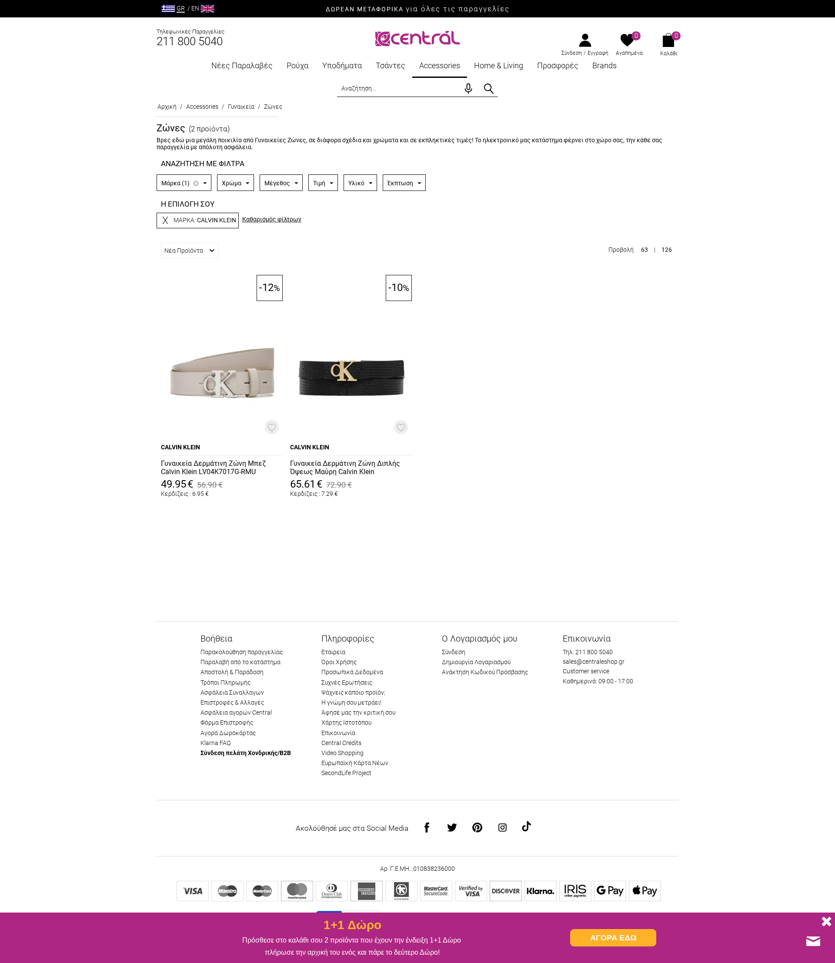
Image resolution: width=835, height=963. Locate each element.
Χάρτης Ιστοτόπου (346, 722)
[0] (627, 41)
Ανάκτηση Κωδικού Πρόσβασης (485, 672)
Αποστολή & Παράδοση (232, 672)
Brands (604, 65)
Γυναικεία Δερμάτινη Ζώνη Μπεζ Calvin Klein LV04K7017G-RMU (213, 467)
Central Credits (341, 742)
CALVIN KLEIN (180, 447)
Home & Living (498, 65)
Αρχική (167, 106)
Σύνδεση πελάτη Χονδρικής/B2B (245, 752)
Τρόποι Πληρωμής (225, 682)
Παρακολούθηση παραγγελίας (241, 652)
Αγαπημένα (629, 53)
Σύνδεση (571, 53)
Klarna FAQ (215, 742)
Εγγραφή (598, 53)
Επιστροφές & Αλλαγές (232, 702)
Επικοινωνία (338, 732)
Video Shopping (342, 752)
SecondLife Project (346, 772)
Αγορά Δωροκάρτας (228, 732)
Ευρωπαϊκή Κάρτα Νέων (354, 762)
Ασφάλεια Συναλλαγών (232, 692)
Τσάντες (390, 65)
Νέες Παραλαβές (242, 65)
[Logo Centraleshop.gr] (417, 37)
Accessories (439, 65)
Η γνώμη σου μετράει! (351, 702)
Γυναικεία (241, 106)
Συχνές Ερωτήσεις (346, 682)
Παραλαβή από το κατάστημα (240, 662)
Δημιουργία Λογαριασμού (476, 662)
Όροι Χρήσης (339, 662)
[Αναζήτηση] (489, 88)
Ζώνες (273, 106)
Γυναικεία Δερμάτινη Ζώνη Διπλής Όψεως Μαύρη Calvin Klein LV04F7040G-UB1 (345, 468)
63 (644, 249)
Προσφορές (557, 65)
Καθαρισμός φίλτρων (271, 219)
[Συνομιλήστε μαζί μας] (813, 941)
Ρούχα (297, 65)
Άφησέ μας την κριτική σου (358, 712)
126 (666, 249)
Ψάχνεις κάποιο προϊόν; (353, 692)
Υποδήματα (342, 65)
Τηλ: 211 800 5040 (588, 652)
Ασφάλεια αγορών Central (236, 712)
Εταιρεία (333, 652)
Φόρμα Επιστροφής (226, 722)
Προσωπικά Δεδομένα (352, 672)
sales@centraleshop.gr (594, 661)
